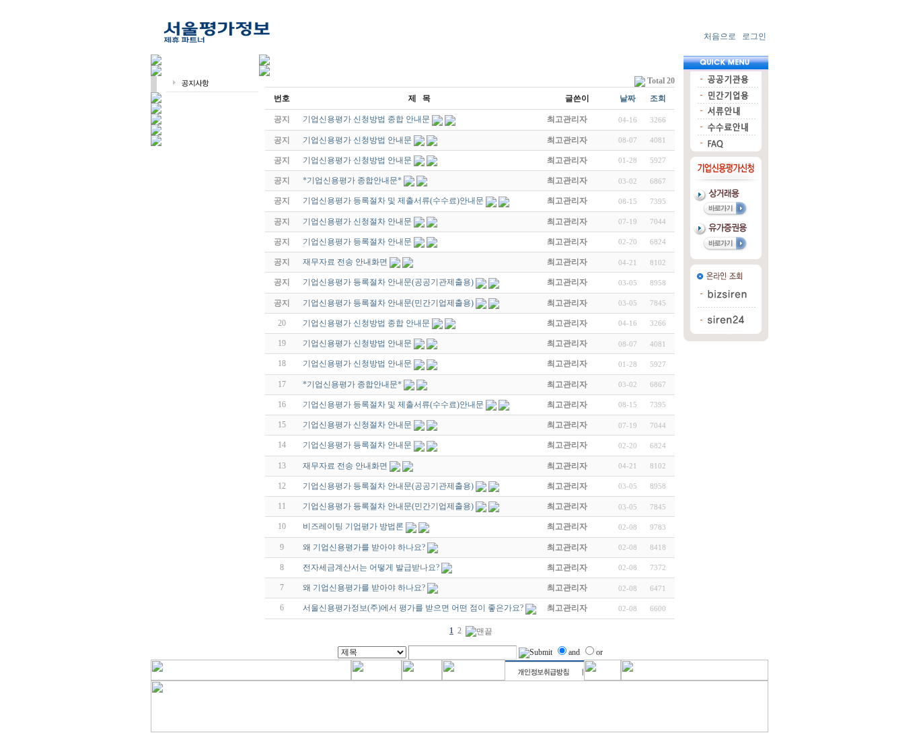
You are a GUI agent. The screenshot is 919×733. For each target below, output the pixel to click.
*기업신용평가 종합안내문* (352, 384)
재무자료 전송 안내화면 (345, 465)
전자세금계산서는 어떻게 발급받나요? (371, 567)
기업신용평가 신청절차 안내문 (357, 424)
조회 (658, 98)
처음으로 (720, 36)
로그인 (754, 36)
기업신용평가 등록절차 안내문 (357, 445)
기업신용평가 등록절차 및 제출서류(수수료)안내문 (393, 404)
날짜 (628, 98)
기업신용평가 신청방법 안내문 (357, 343)
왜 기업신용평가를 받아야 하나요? (364, 547)
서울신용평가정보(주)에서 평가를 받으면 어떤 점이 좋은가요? (413, 608)
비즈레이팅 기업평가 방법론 (353, 526)
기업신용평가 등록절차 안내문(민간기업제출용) (388, 506)
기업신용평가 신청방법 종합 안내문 (366, 323)
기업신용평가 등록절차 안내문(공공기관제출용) (388, 486)
